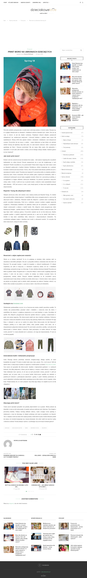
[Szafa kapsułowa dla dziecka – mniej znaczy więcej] (36, 548)
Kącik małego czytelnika (73, 162)
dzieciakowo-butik (17, 427)
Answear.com (18, 303)
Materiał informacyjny (72, 169)
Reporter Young (35, 427)
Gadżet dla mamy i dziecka (73, 158)
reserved (44, 427)
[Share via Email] (40, 434)
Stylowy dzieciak (13, 2)
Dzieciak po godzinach (73, 154)
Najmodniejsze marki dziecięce (73, 143)
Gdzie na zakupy (25, 2)
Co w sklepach (73, 184)
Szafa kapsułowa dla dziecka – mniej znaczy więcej (49, 547)
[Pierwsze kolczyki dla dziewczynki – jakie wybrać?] (64, 537)
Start (5, 2)
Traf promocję (73, 147)
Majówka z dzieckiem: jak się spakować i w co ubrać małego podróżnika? (77, 107)
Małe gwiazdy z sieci (73, 195)
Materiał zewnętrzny (72, 173)
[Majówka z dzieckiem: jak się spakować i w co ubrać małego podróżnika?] (65, 106)
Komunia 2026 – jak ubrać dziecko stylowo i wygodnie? (77, 118)
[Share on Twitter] (36, 434)
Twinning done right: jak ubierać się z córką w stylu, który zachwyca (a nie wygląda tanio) (49, 537)
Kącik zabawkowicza (73, 165)
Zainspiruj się (37, 2)
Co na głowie (73, 180)
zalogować (11, 503)
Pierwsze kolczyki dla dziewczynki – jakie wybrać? (77, 536)
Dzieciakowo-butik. (50, 364)
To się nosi (23, 20)
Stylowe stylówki (73, 202)
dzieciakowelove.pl (45, 572)
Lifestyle (45, 2)
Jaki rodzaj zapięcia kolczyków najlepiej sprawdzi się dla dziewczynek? (76, 548)
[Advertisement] (43, 35)
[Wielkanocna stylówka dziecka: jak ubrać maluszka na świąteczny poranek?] (36, 526)
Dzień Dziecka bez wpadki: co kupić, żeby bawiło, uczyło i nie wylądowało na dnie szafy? (77, 67)
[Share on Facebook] (34, 434)
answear (7, 427)
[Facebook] (80, 2)
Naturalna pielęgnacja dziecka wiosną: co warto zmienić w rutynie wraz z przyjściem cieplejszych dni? (77, 93)
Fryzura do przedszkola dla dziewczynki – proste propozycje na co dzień (77, 527)
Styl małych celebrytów (73, 199)
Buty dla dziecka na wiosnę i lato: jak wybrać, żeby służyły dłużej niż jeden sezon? (77, 80)
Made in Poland (73, 140)
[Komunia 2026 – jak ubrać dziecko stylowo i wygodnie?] (43, 475)
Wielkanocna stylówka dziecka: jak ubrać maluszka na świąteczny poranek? (49, 526)
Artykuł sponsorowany (72, 132)
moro (26, 427)
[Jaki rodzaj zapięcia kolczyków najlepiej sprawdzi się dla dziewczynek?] (64, 548)
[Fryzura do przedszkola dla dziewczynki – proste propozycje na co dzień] (64, 526)
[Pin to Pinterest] (38, 434)
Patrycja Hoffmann (28, 54)
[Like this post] (32, 434)
